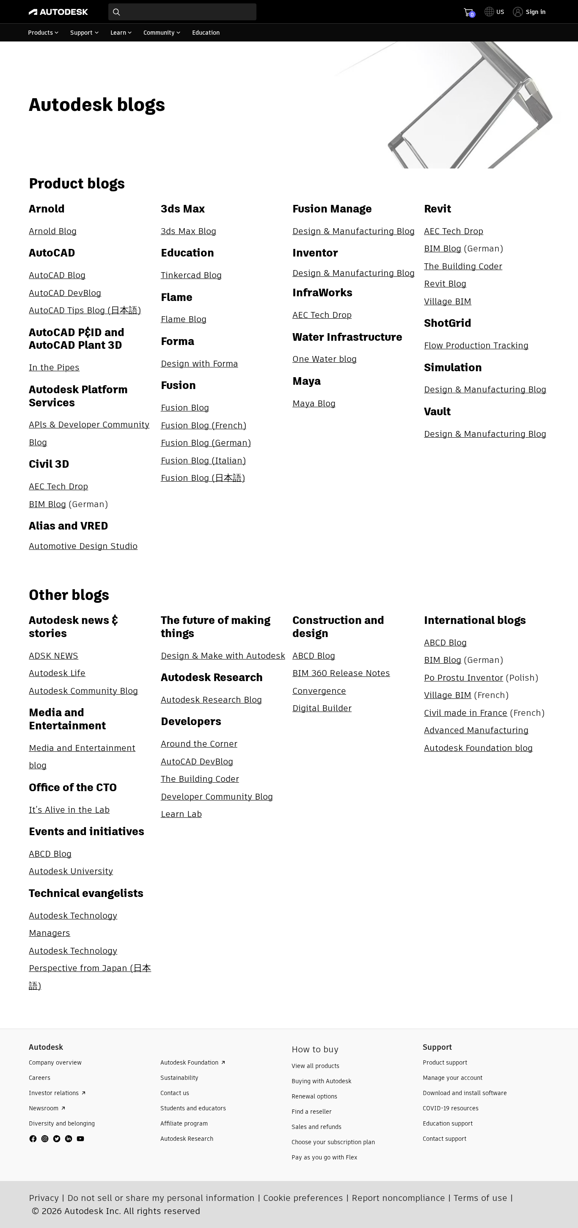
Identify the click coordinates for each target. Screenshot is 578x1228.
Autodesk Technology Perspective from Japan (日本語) (90, 968)
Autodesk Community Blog (83, 690)
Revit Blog (445, 283)
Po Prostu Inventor (463, 677)
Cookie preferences (303, 1198)
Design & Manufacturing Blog (353, 231)
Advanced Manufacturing (476, 730)
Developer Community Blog (217, 796)
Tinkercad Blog (191, 275)
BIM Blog (47, 504)
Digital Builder (322, 708)
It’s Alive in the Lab (69, 809)
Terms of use (480, 1198)
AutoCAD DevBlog (65, 293)
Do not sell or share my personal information (161, 1198)
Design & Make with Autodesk (223, 655)
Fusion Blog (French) (203, 425)
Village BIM (447, 301)
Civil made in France (465, 712)
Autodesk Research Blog (211, 699)
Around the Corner (199, 743)
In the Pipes (54, 367)
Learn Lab (181, 814)
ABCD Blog (50, 853)
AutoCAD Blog (57, 275)
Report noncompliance (398, 1198)
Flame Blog (183, 319)
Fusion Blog (185, 407)
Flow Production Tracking (476, 345)
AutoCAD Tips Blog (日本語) (85, 310)
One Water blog (324, 359)
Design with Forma (199, 363)
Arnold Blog (53, 231)
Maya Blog (314, 403)
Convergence (319, 690)
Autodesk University (71, 871)
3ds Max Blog (188, 231)
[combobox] (182, 11)
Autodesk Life (57, 673)
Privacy (44, 1198)
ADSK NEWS (53, 655)
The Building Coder (463, 266)
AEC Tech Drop (58, 486)
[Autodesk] (58, 12)
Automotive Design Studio (83, 546)
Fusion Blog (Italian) (203, 460)
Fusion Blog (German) (206, 442)
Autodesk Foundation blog (478, 748)
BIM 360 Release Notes (341, 673)
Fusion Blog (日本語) (203, 478)
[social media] (57, 1139)
